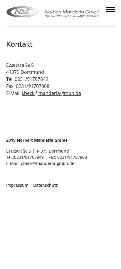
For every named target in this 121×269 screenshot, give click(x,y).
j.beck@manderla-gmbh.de (51, 93)
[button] (110, 8)
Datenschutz (45, 185)
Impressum (17, 185)
